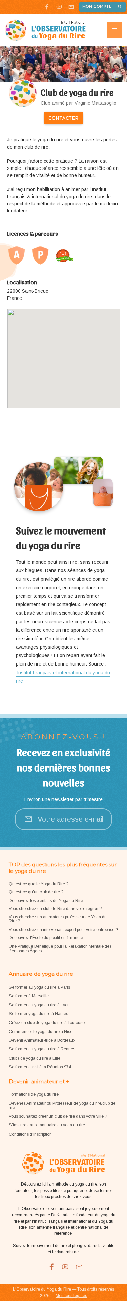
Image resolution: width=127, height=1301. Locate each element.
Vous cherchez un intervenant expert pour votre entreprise (62, 929)
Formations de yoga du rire (34, 1094)
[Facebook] (47, 6)
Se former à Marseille (29, 996)
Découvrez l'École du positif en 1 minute (46, 937)
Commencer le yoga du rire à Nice (40, 1031)
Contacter (63, 118)
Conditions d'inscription (30, 1134)
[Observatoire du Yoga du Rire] (45, 30)
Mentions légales (71, 1295)
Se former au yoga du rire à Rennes (42, 1049)
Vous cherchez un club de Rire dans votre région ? (55, 908)
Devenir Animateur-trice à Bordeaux (42, 1040)
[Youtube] (59, 6)
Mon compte (97, 6)
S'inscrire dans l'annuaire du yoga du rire (47, 1125)
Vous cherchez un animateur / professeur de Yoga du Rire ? (58, 919)
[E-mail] (71, 6)
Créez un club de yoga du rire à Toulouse (47, 1022)
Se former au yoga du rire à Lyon (39, 1005)
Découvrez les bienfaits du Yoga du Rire (46, 900)
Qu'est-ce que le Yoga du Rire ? (38, 884)
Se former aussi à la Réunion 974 (40, 1067)
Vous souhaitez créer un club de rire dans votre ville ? (58, 1116)
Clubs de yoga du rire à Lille (34, 1058)
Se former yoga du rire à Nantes (38, 1013)
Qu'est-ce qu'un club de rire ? (36, 892)
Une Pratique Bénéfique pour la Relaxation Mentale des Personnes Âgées (60, 948)
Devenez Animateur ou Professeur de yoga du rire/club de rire (62, 1105)
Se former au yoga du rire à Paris (39, 987)
